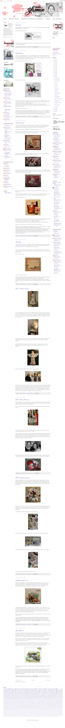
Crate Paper (56, 216)
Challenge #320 (56, 143)
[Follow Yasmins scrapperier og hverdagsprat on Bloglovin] (56, 50)
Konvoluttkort (6, 701)
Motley (37, 706)
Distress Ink (14, 697)
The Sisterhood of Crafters (57, 175)
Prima (12, 689)
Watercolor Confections (16, 704)
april (56, 86)
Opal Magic (24, 714)
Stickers (53, 703)
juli (55, 82)
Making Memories (32, 713)
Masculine (22, 706)
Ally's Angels (56, 164)
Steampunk (28, 698)
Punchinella (56, 714)
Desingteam (16, 702)
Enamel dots (17, 711)
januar (56, 106)
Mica (26, 706)
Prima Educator (35, 697)
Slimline (51, 696)
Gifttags (16, 712)
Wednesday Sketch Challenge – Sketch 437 (58, 225)
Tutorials (48, 19)
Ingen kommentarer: (29, 393)
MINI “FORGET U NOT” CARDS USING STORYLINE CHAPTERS (58, 207)
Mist (30, 697)
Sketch (25, 715)
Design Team (31, 691)
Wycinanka (46, 708)
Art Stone (55, 697)
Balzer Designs (56, 247)
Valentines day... (20, 123)
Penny (43, 714)
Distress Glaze (45, 700)
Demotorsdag (11, 702)
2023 (55, 61)
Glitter (12, 699)
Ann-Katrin (7, 166)
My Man (44, 706)
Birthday (33, 709)
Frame (31, 705)
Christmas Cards (30, 694)
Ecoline (10, 694)
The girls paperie (26, 506)
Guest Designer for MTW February (8, 114)
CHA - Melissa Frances (22, 289)
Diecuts (53, 710)
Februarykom (24, 702)
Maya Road (48, 692)
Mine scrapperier (8, 173)
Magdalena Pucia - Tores (8, 132)
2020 (55, 66)
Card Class (54, 704)
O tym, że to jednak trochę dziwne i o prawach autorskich (8, 138)
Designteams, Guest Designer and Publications (32, 19)
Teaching (18, 716)
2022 (55, 63)
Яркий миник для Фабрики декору (8, 158)
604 (54, 157)
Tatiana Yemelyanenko (7, 156)
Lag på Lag (53, 702)
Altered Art (9, 709)
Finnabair (56, 231)
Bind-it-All (29, 709)
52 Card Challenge (56, 708)
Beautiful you (19, 53)
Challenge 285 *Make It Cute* (58, 161)
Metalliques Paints (11, 703)
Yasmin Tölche (7, 97)
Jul (46, 693)
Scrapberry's (16, 690)
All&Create (5, 709)
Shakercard (5, 700)
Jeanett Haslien (8, 192)
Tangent (6, 181)
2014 (55, 72)
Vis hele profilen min (8, 37)
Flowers (6, 689)
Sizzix (41, 703)
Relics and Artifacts (36, 703)
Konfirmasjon (38, 695)
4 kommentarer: (29, 116)
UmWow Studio (45, 701)
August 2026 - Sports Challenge (57, 176)
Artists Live (18, 700)
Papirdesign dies (8, 707)
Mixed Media (20, 689)
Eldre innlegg (47, 680)
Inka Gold (36, 712)
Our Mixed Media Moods (30, 714)
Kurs (57, 712)
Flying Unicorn (7, 692)
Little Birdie (18, 713)
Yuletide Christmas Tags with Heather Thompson (8, 95)
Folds (58, 711)
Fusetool (35, 702)
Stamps (58, 715)
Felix (26, 705)
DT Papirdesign (50, 689)
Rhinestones (58, 694)
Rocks (8, 715)
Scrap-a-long (11, 715)
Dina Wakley (39, 700)
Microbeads (37, 694)
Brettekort (50, 698)
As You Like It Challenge (56, 170)
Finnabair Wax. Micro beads (36, 711)
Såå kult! (18, 25)
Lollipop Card (22, 713)
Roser (43, 707)
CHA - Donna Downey (22, 400)
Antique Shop (13, 709)
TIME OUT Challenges (58, 143)
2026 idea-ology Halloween (56, 189)
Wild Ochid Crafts (24, 704)
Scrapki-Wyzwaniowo (32, 692)
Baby (22, 700)
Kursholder (61, 712)
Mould (8, 714)
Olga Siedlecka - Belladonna (8, 153)
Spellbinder (9, 708)
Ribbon (59, 691)
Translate (56, 35)
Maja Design (39, 696)
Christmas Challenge (7, 705)
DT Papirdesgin (29, 700)
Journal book (57, 705)
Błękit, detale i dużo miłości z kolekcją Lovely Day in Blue (57, 135)
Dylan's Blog (56, 255)
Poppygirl (46, 699)
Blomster (9, 697)
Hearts (13, 698)
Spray (42, 715)
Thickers (40, 701)
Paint (39, 699)
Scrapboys (19, 701)
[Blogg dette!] (34, 46)
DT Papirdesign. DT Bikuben (41, 710)
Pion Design (30, 703)
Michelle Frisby (7, 106)
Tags (44, 697)
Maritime (39, 713)
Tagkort (12, 716)
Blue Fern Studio (41, 693)
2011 (55, 76)
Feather (23, 705)
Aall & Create (34, 704)
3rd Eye (13, 700)
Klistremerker (16, 699)
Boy (4, 702)
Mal (36, 713)
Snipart (35, 715)
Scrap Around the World (49, 707)
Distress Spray (57, 710)
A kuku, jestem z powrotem (7, 134)
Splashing (5, 695)
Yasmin (10, 23)
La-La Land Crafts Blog (57, 183)
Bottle (46, 709)
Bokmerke (45, 698)
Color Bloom (47, 691)
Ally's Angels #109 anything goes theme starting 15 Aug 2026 (57, 166)
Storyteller (5, 716)
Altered (58, 693)
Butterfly (23, 694)
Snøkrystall (38, 715)
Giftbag (12, 712)
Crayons (23, 710)
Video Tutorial (23, 691)
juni (55, 83)
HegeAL (28, 55)
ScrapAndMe (56, 133)
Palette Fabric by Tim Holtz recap (57, 240)
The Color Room (32, 27)
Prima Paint (59, 695)
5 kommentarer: (29, 624)
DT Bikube (35, 710)
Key (10, 706)
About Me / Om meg (14, 19)
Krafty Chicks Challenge (56, 147)
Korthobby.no (15, 692)
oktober (56, 79)
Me (6, 703)
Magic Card (27, 713)
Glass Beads (21, 696)
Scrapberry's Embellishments (11, 691)
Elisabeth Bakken (8, 184)
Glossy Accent (20, 712)
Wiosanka (6, 144)
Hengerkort (28, 712)
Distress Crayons (18, 705)
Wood (37, 708)
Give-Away (46, 702)
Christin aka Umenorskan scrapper (7, 178)
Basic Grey (20, 709)
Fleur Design (43, 711)
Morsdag (18, 242)
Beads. (26, 709)
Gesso (37, 691)
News (14, 714)
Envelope (21, 711)
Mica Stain (54, 713)
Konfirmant (50, 712)
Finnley (25, 695)
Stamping (10, 690)
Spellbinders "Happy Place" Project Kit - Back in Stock (57, 271)
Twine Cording (6, 696)
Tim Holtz (56, 187)
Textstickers (22, 716)
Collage (20, 710)
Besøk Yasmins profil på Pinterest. (57, 55)
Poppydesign (52, 695)
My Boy (41, 706)
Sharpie (20, 715)
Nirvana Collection (18, 703)
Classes (17, 710)
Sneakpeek (59, 707)
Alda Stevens (7, 119)
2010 (55, 108)
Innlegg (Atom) (23, 681)
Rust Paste (50, 699)
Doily (19, 697)
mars (56, 88)
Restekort (5, 715)
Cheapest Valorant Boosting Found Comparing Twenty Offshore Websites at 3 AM (57, 194)
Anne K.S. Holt (7, 168)
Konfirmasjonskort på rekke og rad (57, 140)
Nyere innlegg (18, 680)
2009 (55, 109)
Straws (9, 716)
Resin (41, 691)
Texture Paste (36, 701)
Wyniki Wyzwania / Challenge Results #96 (57, 200)
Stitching (61, 715)
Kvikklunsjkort (6, 713)
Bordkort (43, 709)
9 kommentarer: (28, 676)
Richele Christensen (57, 238)
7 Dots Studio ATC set (8, 125)
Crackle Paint (59, 698)
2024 (55, 60)
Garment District (40, 702)
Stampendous (54, 715)
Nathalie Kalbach (57, 242)
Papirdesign (30, 689)
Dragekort (61, 710)
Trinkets (30, 716)
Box (51, 709)
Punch (41, 697)
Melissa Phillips (57, 251)
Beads (24, 709)
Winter (53, 716)
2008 (55, 111)
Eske (20, 702)
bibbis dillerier (7, 170)
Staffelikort (45, 715)
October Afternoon (18, 714)
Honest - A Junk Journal (7, 111)
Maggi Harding (7, 90)
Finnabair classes (51, 700)
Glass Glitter (38, 705)
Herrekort (27, 696)
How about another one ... (8, 107)
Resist (35, 707)
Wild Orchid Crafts (57, 696)
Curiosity (31, 710)
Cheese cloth (59, 704)
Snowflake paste (29, 701)
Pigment (46, 714)
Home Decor (32, 712)
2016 (55, 69)
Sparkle (5, 708)
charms (34, 693)
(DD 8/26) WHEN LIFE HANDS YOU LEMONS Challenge (57, 153)
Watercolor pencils (48, 716)
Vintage (42, 694)
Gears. (6, 712)
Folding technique (30, 702)
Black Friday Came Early (8, 120)
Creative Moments (57, 160)
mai (56, 85)
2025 (55, 59)
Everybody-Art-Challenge (56, 157)
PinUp (49, 714)
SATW (55, 699)
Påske (15, 701)
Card (23, 690)
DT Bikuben (40, 689)
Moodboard (33, 706)
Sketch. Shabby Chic (30, 715)
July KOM (40, 712)
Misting (29, 706)
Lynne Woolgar (7, 109)
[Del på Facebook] (36, 46)
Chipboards (5, 710)
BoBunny (55, 211)
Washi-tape (33, 708)
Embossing (60, 690)
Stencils (25, 693)
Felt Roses (30, 711)
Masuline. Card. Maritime (44, 713)
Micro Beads (22, 692)
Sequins (55, 707)
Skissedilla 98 (19, 631)
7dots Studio (36, 690)
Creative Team (27, 710)
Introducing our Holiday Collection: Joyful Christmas (58, 212)
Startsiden (33, 680)
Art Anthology (56, 220)
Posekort (52, 714)
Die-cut (21, 695)
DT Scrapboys (15, 696)
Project (32, 707)
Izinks (53, 705)
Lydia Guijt (7, 112)
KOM (31, 696)
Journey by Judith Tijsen (57, 232)
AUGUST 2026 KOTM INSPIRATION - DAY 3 (57, 185)
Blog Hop (37, 709)
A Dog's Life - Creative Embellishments (8, 117)
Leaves (10, 713)
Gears (10, 698)
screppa (6, 175)
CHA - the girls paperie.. (22, 478)
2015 (55, 70)
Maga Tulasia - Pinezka (7, 136)
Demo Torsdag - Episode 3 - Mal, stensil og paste (9, 99)
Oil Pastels (55, 706)
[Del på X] (35, 46)
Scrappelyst (56, 138)
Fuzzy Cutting (7, 693)
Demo (35, 700)
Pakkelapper (45, 696)
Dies (4, 690)
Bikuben (36, 698)
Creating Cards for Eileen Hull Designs (8, 92)
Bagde (17, 709)
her (45, 345)
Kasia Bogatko (7, 140)
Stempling (13, 708)
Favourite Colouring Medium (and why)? (57, 171)
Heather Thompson (8, 93)
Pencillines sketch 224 (21, 580)
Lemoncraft (14, 713)
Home (4, 19)
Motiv (5, 714)
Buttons (59, 692)
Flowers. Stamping (53, 711)
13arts (55, 198)
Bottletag (49, 709)
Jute (7, 706)
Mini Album (35, 699)
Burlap (58, 709)
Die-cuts (50, 710)
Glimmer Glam (44, 705)
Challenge (47, 690)
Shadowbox (24, 701)
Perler (42, 699)
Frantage (53, 694)
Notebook (48, 706)
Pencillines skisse (45, 582)
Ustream (10, 704)
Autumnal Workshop (8, 154)
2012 (55, 75)
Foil (28, 705)
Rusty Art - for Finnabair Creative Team (8, 142)
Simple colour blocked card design (58, 266)
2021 (55, 64)
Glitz (27, 607)
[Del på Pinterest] (37, 46)
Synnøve (6, 163)
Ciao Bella (12, 705)
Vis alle (12, 159)
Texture (26, 716)
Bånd (61, 709)
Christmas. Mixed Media (11, 710)
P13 (4, 707)
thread (29, 704)
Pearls (54, 692)
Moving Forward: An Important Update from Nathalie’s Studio (58, 244)
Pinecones (14, 707)
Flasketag (8, 699)
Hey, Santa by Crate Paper (57, 217)
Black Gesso (41, 698)
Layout (59, 689)
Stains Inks (49, 715)
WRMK (44, 716)
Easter (14, 711)
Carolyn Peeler (56, 264)
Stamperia (49, 703)
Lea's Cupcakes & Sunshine (57, 269)
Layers (54, 691)
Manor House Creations (15, 706)
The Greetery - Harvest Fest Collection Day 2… (58, 253)
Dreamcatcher (10, 711)
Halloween (49, 705)
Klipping (44, 712)
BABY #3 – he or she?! (8, 193)
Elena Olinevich (57, 259)
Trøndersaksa (34, 716)
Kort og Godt (22, 699)
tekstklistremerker (58, 701)
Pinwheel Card (24, 703)
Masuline (58, 702)
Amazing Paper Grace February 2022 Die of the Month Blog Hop (57, 261)
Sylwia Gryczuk (7, 148)
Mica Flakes (11, 701)
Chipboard (53, 690)
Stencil (10, 700)
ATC (61, 708)
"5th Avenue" (18, 317)
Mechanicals (18, 698)
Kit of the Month (31, 695)
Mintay (58, 713)
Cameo (7, 702)
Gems (34, 705)
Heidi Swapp (56, 206)
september (57, 81)
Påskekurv (60, 714)
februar (56, 89)
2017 (55, 67)
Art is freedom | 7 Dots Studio (8, 146)
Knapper (47, 712)
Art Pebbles (39, 704)
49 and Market (49, 697)
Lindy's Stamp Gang (29, 699)
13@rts (5, 697)
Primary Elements (26, 707)
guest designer (52, 701)
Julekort (49, 693)
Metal (54, 693)
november (57, 78)
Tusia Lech (7, 125)
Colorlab (59, 697)
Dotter (4, 699)
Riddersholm (39, 707)
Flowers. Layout (48, 711)
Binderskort (46, 704)
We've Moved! (56, 203)
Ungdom (38, 716)
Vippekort (28, 708)
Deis (47, 710)
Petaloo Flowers (17, 694)
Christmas (54, 698)
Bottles (51, 704)
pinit (50, 708)
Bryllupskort (54, 709)
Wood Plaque (41, 708)
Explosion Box (26, 711)
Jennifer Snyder (8, 102)
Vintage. (41, 716)
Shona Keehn (7, 115)
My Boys (23, 698)
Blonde (40, 709)
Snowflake (45, 703)
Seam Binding (59, 699)
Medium (51, 713)
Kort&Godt (54, 712)
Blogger (37, 720)
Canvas (17, 695)
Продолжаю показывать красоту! (8, 151)
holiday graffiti (56, 235)
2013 (55, 73)
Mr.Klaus (11, 714)
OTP (52, 706)
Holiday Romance (58, 700)
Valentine (24, 708)
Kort (42, 690)
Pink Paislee (56, 191)
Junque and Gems (25, 697)
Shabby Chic (16, 715)
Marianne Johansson (8, 186)
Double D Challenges (57, 151)
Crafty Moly (47, 694)
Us (7, 704)
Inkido (50, 702)
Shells (23, 715)
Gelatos (9, 712)
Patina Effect (39, 714)
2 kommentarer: (28, 574)
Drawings (5, 711)
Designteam (28, 690)
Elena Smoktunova (8, 149)
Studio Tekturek (19, 708)
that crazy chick (57, 235)
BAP (42, 704)
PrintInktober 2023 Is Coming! (57, 249)
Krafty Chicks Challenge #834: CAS (57, 148)
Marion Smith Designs (16, 693)
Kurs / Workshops (57, 19)
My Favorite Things (57, 223)
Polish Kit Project (19, 707)
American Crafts (57, 202)
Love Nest (44, 609)
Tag (29, 693)
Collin (25, 700)
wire (33, 698)
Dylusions (5, 698)
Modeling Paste (46, 695)
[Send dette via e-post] (33, 46)
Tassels (15, 716)
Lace (34, 696)
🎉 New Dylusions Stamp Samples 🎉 (57, 257)
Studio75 (57, 703)
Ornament (59, 706)
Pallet (35, 714)
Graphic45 (24, 712)
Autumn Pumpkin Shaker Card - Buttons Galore (8, 103)
